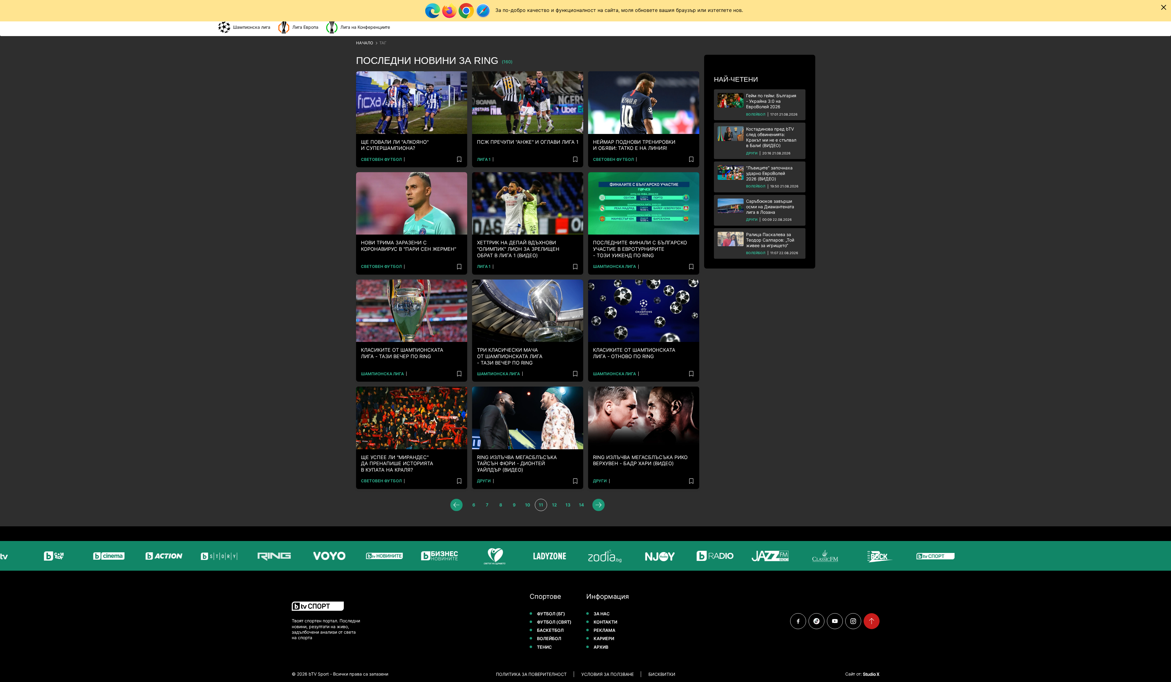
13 (567, 504)
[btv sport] (915, 556)
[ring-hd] (254, 556)
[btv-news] (364, 556)
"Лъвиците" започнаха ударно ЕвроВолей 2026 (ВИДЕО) (769, 173)
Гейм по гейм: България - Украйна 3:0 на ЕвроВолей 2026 (771, 101)
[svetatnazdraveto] (474, 556)
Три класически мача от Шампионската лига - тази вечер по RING (509, 356)
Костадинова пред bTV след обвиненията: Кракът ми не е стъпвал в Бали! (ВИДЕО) (771, 137)
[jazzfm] (750, 556)
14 (581, 504)
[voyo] (309, 556)
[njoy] (640, 556)
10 (527, 504)
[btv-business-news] (419, 556)
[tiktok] (816, 621)
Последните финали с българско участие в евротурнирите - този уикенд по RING (640, 248)
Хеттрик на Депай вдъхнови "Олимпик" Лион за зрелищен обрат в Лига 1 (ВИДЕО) (518, 248)
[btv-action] (144, 556)
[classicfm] (805, 556)
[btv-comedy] (33, 556)
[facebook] (798, 621)
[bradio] (695, 556)
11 (541, 504)
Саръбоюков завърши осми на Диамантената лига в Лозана (770, 206)
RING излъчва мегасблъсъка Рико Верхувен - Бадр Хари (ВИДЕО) (640, 460)
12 (554, 504)
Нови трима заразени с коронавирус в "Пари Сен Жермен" (408, 245)
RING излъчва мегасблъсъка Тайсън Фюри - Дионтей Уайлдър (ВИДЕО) (517, 463)
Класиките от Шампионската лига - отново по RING (634, 353)
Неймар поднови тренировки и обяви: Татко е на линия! (634, 145)
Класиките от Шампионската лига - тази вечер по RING (402, 353)
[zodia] (585, 556)
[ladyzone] (529, 556)
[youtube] (835, 621)
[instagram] (853, 621)
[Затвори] (1163, 7)
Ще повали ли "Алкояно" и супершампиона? (395, 145)
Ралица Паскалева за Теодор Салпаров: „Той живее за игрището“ (770, 240)
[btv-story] (199, 556)
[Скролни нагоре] (872, 621)
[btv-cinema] (89, 556)
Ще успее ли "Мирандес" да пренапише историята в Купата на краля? (397, 463)
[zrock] (860, 556)
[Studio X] (871, 674)
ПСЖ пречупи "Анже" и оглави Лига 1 (527, 142)
